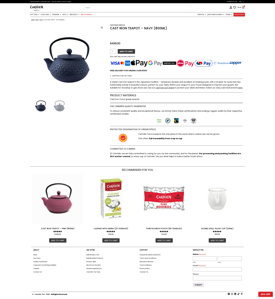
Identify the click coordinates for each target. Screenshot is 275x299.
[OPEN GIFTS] (68, 14)
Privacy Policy (145, 268)
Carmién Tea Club (232, 1)
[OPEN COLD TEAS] (50, 14)
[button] (102, 28)
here (240, 87)
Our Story (36, 258)
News (35, 255)
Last (219, 262)
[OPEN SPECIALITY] (79, 14)
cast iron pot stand (165, 87)
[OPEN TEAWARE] (60, 14)
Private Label (91, 262)
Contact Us (37, 272)
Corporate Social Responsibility (44, 265)
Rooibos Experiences (94, 268)
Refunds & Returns (147, 262)
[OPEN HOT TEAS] (39, 14)
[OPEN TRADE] (231, 14)
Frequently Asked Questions (150, 255)
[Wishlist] (80, 176)
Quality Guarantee (40, 262)
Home (32, 20)
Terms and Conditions (148, 258)
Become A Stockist (93, 265)
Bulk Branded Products (94, 258)
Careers (36, 268)
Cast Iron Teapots (117, 25)
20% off (265, 294)
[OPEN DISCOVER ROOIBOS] (224, 14)
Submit (198, 284)
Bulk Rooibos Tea (92, 255)
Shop (36, 20)
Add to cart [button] (57, 240)
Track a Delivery (146, 265)
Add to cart (126, 51)
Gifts (41, 20)
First (194, 262)
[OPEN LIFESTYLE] (205, 14)
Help (240, 1)
